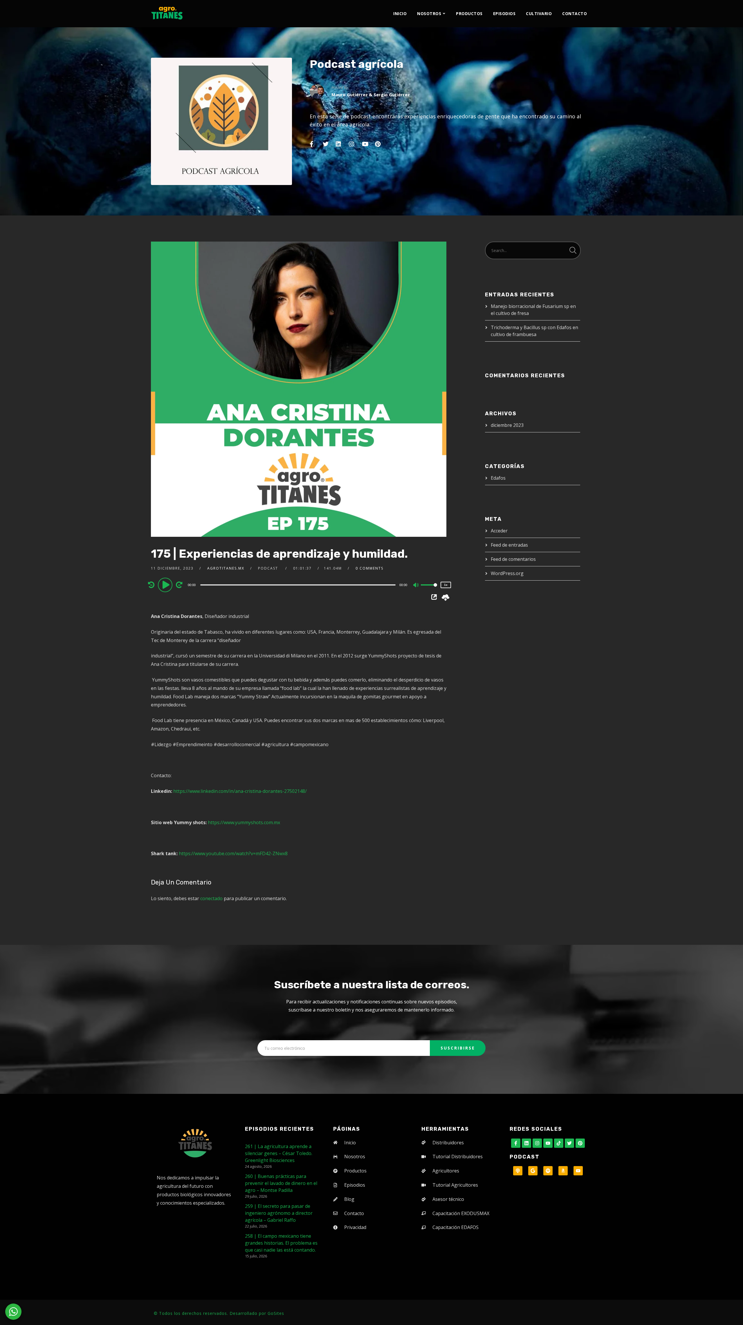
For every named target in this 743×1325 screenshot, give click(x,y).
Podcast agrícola (356, 64)
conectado (211, 898)
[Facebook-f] (515, 1143)
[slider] (429, 589)
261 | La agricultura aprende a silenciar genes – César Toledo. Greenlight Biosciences (278, 1153)
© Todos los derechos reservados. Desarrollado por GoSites (219, 1313)
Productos (469, 13)
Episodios (504, 13)
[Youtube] (548, 1143)
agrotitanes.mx (225, 568)
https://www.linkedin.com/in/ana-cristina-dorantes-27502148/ (240, 791)
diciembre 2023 (507, 425)
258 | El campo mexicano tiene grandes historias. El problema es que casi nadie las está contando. (281, 1243)
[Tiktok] (558, 1143)
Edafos (498, 478)
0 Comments (369, 568)
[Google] (533, 1170)
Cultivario (539, 13)
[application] (298, 584)
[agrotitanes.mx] (167, 11)
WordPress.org (507, 573)
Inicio (400, 13)
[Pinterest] (580, 1143)
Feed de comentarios (513, 559)
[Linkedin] (526, 1143)
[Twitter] (569, 1143)
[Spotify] (548, 1170)
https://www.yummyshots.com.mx (244, 822)
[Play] (166, 584)
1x (446, 584)
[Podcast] (517, 1170)
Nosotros (429, 13)
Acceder (499, 531)
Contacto (574, 13)
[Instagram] (537, 1143)
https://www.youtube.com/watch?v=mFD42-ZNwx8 (233, 853)
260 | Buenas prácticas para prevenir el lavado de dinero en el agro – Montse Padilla (281, 1183)
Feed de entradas (509, 545)
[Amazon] (563, 1170)
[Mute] (416, 585)
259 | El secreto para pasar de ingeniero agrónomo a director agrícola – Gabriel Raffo (279, 1213)
